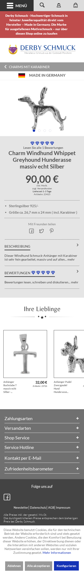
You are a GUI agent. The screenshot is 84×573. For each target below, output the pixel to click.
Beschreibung (17, 246)
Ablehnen (14, 566)
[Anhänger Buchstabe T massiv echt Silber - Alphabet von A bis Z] (25, 354)
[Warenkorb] (75, 5)
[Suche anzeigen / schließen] (42, 5)
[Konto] (58, 5)
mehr (71, 259)
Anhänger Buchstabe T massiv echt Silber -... (10, 386)
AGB (51, 507)
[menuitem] (17, 5)
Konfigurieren (66, 566)
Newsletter (21, 507)
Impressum (63, 507)
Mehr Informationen (57, 552)
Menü (21, 5)
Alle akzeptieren (38, 566)
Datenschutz (38, 507)
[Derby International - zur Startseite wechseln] (42, 49)
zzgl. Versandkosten (42, 188)
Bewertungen (17, 273)
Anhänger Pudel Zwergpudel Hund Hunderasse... (62, 386)
